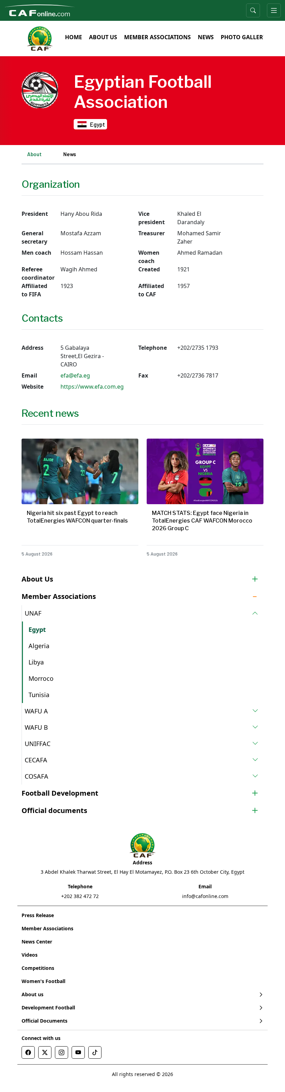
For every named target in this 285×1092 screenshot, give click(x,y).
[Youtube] (78, 1052)
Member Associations (157, 37)
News (206, 37)
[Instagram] (61, 1052)
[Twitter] (44, 1052)
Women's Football (43, 981)
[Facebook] (28, 1052)
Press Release (38, 915)
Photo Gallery (244, 37)
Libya (36, 662)
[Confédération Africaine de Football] (39, 10)
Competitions (38, 968)
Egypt (37, 629)
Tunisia (38, 695)
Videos (30, 954)
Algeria (38, 646)
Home (73, 37)
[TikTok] (94, 1052)
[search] (253, 10)
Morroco (41, 678)
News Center (37, 941)
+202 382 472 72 (80, 896)
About (34, 154)
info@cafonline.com (205, 896)
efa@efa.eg (75, 375)
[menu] (274, 10)
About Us (103, 37)
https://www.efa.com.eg (92, 386)
